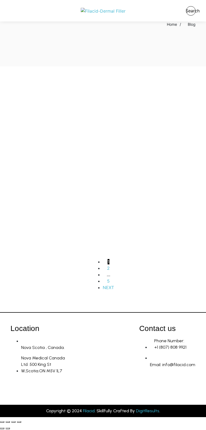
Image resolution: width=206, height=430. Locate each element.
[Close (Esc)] (19, 422)
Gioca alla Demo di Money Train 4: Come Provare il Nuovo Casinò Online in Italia (151, 211)
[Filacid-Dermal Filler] (103, 10)
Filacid (89, 410)
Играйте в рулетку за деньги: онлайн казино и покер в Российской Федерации (149, 105)
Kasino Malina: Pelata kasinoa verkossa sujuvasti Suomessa (53, 102)
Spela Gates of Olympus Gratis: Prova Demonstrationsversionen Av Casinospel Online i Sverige (52, 174)
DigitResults (147, 410)
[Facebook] (162, 384)
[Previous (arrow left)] (2, 428)
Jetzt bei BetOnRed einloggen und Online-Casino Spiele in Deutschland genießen (52, 211)
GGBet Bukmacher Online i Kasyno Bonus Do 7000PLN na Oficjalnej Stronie (150, 138)
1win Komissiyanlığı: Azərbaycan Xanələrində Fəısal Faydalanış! (54, 243)
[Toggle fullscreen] (8, 422)
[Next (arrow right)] (8, 428)
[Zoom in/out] (2, 422)
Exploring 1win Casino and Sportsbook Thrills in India (48, 134)
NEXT (108, 287)
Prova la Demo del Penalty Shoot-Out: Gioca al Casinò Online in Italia (147, 171)
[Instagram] (146, 384)
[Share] (13, 422)
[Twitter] (178, 384)
